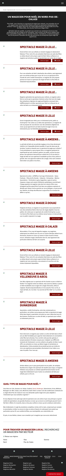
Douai (34, 388)
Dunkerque (40, 388)
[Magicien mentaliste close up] (10, 328)
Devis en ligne (44, 60)
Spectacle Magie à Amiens (39, 139)
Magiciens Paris (8, 463)
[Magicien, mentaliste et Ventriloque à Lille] (10, 273)
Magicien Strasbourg (48, 469)
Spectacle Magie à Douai (38, 202)
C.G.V (59, 456)
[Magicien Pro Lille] (10, 68)
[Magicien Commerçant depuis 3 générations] (10, 360)
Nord (5, 442)
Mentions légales (47, 457)
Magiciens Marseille (9, 469)
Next (63, 451)
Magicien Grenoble (47, 467)
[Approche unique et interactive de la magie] (10, 202)
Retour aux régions (11, 436)
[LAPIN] (10, 170)
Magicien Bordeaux (28, 465)
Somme (46, 440)
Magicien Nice (46, 463)
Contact (35, 456)
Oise (25, 440)
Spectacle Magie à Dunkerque (33, 304)
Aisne (5, 440)
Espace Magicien (6, 457)
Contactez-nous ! (54, 474)
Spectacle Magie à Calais (38, 226)
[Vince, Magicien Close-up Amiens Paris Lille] (10, 138)
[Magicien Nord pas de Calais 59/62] (10, 301)
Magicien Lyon (27, 463)
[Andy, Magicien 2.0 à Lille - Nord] (10, 46)
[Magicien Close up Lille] (10, 249)
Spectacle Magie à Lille (37, 46)
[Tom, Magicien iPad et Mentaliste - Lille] (10, 115)
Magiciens (13, 456)
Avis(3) (58, 84)
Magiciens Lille (7, 467)
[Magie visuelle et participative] (10, 91)
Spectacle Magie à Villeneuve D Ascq (33, 275)
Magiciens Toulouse (29, 467)
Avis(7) (58, 108)
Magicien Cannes (47, 465)
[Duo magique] (10, 226)
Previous (3, 451)
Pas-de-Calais (28, 442)
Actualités (28, 456)
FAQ (41, 456)
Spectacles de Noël (20, 457)
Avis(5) (58, 131)
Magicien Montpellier (9, 465)
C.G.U (53, 456)
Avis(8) (58, 60)
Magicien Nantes (28, 469)
